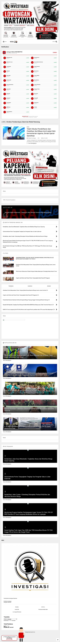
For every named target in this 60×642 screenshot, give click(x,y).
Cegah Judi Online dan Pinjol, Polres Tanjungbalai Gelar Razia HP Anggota (33, 278)
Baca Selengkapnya (32, 143)
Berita (28, 126)
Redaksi (17, 607)
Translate (13, 620)
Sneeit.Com (32, 632)
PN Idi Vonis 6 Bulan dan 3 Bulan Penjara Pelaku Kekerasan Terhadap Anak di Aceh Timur (36, 271)
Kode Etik (17, 609)
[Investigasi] (14, 42)
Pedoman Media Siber (43, 609)
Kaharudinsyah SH (51, 216)
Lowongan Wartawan (17, 611)
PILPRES (5, 253)
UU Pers (43, 607)
